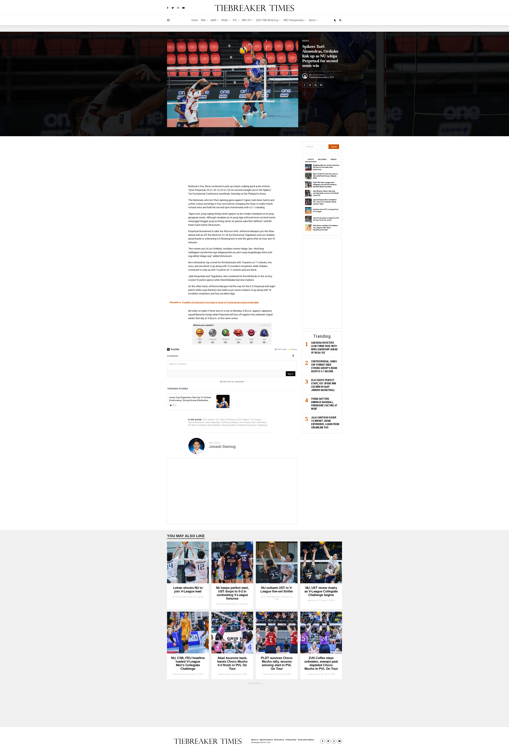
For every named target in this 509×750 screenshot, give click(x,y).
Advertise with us (266, 740)
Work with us (279, 740)
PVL (235, 20)
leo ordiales (245, 422)
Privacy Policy (291, 740)
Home (194, 20)
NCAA (224, 20)
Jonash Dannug (318, 75)
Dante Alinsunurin (196, 422)
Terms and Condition (306, 740)
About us (254, 740)
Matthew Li (312, 600)
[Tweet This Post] (310, 85)
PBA (203, 20)
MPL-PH (246, 20)
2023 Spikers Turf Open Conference (219, 420)
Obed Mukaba (213, 425)
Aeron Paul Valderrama (182, 597)
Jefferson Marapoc (230, 422)
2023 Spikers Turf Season (249, 420)
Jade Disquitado (212, 422)
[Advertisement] (232, 161)
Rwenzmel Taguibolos (257, 425)
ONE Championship (293, 20)
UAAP (213, 20)
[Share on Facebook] (304, 85)
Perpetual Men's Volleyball (233, 425)
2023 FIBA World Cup (267, 20)
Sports (312, 20)
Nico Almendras (259, 422)
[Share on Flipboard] (315, 85)
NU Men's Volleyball (197, 425)
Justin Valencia (269, 674)
